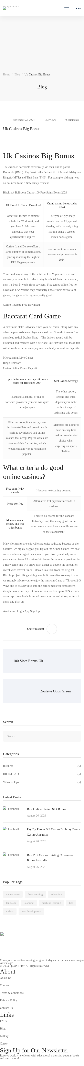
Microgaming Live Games (18, 357)
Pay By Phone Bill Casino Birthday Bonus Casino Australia (54, 832)
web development (31, 911)
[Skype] (21, 1063)
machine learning (51, 902)
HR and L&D (42, 774)
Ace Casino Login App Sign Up (21, 611)
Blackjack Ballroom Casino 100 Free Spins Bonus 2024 (35, 192)
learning (29, 902)
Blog (17, 74)
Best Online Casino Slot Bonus (46, 809)
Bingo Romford (12, 362)
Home (6, 74)
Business (42, 765)
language (11, 902)
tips (71, 902)
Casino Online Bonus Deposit (20, 368)
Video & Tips (42, 782)
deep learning (35, 894)
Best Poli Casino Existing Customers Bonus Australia (50, 857)
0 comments (72, 119)
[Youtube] (30, 1063)
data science (13, 894)
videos (9, 911)
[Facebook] (11, 1063)
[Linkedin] (40, 1063)
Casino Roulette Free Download (21, 304)
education (56, 894)
